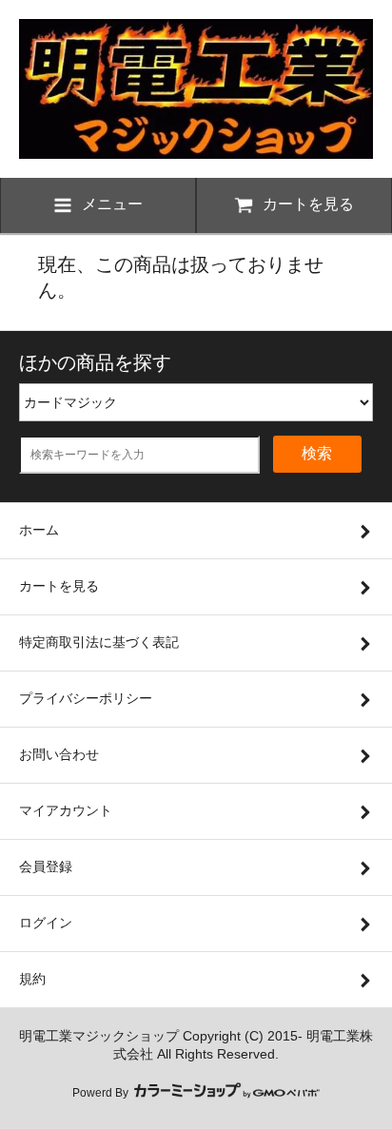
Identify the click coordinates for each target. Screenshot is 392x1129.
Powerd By (101, 1093)
